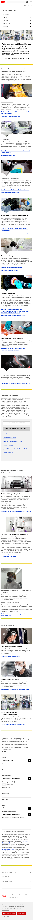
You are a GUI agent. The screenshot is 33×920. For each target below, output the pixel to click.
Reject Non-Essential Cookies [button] (9, 913)
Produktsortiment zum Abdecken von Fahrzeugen (15, 233)
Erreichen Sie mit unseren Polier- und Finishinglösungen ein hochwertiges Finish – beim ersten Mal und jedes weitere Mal (15, 311)
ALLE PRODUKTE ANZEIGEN (16, 423)
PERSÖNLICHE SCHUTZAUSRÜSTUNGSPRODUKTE (17, 429)
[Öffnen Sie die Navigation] (31, 2)
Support (5, 26)
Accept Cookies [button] (21, 913)
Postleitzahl (5, 793)
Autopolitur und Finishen (8, 293)
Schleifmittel (6, 434)
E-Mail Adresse (6, 752)
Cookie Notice (5, 910)
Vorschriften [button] (7, 881)
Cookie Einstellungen (12, 896)
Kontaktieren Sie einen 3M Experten (11, 646)
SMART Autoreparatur (7, 373)
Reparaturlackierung (7, 256)
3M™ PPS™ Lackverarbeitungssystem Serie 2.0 (14, 534)
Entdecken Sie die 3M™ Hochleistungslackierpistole (16, 511)
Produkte (6, 17)
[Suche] (27, 2)
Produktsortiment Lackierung (9, 270)
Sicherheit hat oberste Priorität (10, 679)
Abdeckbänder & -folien (9, 437)
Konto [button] (28, 5)
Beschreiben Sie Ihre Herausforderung (13, 817)
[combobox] (4, 784)
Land (3, 805)
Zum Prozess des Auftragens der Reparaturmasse (15, 189)
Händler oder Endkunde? (9, 811)
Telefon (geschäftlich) (8, 782)
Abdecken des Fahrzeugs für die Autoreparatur (14, 215)
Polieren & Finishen (8, 445)
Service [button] (4, 886)
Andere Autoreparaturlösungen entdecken (13, 724)
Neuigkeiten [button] (6, 877)
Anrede (4, 757)
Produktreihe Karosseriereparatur (10, 116)
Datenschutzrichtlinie (8, 849)
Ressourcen (6, 23)
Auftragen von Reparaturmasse (10, 178)
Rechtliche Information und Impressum (16, 894)
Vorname (4, 764)
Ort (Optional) (6, 799)
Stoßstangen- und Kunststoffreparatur (12, 338)
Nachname (5, 770)
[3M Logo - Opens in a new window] (3, 2)
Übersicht (6, 14)
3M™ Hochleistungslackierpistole (10, 494)
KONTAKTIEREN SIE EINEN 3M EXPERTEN (17, 58)
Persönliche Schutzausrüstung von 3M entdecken (15, 689)
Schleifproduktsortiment (8, 155)
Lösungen (6, 20)
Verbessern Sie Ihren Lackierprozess (11, 267)
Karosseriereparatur (7, 101)
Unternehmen (6, 787)
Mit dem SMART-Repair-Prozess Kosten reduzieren (15, 383)
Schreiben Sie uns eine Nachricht (10, 656)
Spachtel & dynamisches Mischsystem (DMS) (15, 449)
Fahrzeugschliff (5, 139)
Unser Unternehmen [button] (9, 872)
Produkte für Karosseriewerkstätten (12, 441)
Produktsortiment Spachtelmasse (10, 192)
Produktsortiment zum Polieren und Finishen (13, 315)
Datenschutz (28, 894)
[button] (7, 917)
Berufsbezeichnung (7, 775)
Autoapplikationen (8, 452)
